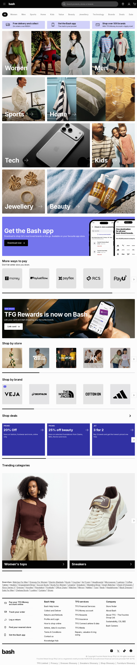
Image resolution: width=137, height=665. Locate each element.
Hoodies (29, 587)
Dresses (20, 587)
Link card (11, 326)
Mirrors (81, 587)
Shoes (50, 590)
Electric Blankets (56, 582)
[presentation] (5, 14)
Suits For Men (8, 590)
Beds (102, 587)
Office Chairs (61, 587)
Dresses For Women (38, 582)
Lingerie (71, 585)
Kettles (89, 587)
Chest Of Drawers (125, 585)
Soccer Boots (43, 585)
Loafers (33, 590)
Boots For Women (58, 585)
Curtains (42, 590)
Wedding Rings (93, 585)
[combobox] (89, 4)
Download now (14, 243)
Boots (68, 582)
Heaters (13, 585)
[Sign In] (129, 4)
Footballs (50, 587)
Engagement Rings (27, 585)
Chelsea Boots (22, 590)
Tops (96, 587)
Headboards (97, 582)
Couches (76, 582)
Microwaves (110, 582)
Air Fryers (86, 582)
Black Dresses (126, 587)
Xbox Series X (8, 587)
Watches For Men (20, 582)
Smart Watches (108, 585)
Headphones (112, 587)
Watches (73, 587)
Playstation (39, 587)
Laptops (120, 582)
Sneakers (81, 585)
